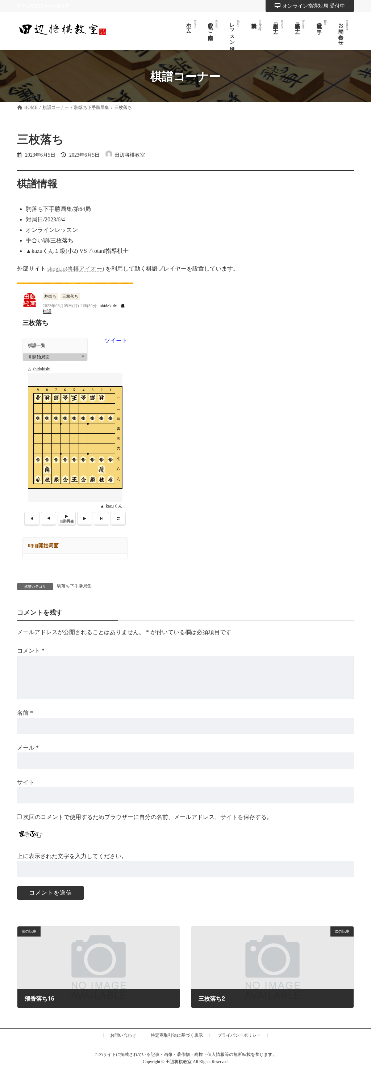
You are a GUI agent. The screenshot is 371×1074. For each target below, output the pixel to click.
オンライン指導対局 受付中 (314, 6)
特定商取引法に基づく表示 (177, 1035)
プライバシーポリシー (239, 1035)
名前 (25, 712)
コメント (31, 651)
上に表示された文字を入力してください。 (72, 856)
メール (28, 747)
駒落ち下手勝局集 (74, 586)
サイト (25, 782)
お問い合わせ (123, 1035)
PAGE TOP (355, 1035)
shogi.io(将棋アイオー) (75, 269)
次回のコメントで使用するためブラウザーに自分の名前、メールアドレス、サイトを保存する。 (147, 817)
